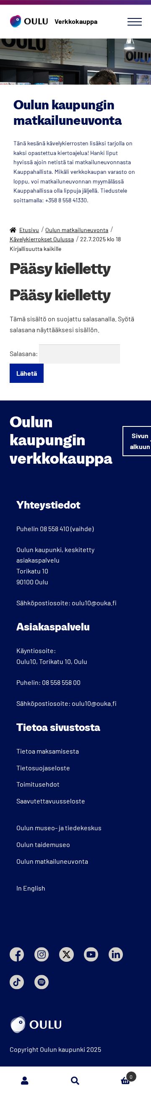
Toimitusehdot (38, 784)
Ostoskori (117, 1074)
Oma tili (25, 1081)
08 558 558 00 (61, 682)
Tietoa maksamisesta (47, 751)
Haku (75, 1081)
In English (30, 888)
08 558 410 (54, 528)
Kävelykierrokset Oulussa (42, 239)
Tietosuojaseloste (43, 768)
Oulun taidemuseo (43, 844)
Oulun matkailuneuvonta (76, 229)
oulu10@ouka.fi (94, 603)
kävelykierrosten (68, 143)
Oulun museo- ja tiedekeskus (59, 828)
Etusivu (29, 229)
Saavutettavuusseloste (50, 801)
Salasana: (24, 353)
